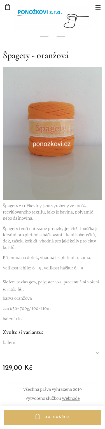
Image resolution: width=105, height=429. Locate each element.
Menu (98, 7)
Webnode (71, 398)
